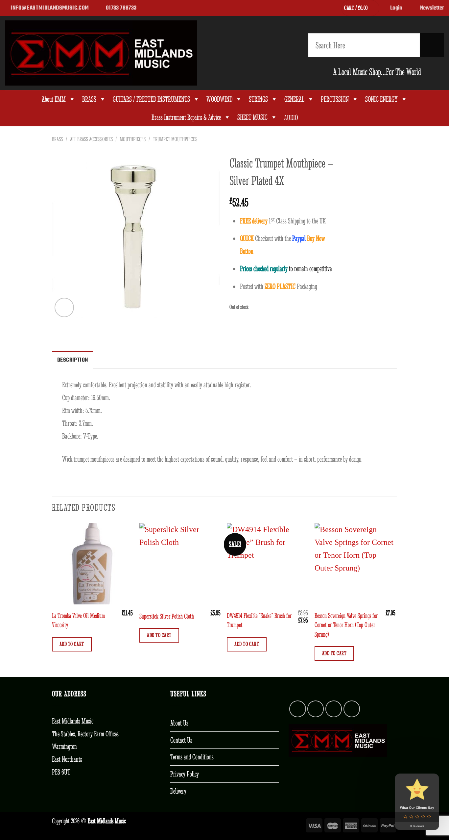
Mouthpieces (133, 139)
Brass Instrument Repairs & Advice (186, 117)
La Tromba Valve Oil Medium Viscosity (78, 620)
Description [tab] (72, 360)
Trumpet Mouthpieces (175, 139)
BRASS (89, 99)
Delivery (178, 791)
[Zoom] (64, 307)
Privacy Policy (184, 773)
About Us (179, 722)
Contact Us (181, 740)
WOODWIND (219, 99)
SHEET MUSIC (252, 117)
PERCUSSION (335, 99)
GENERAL (294, 99)
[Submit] (432, 45)
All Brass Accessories (91, 139)
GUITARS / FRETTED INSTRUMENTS (151, 99)
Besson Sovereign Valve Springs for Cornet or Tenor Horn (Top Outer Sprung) (346, 624)
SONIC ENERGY (381, 99)
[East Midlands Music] (101, 53)
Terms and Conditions (192, 756)
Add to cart (71, 644)
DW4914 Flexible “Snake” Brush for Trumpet (259, 620)
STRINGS (258, 99)
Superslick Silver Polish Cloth (166, 616)
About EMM (54, 99)
